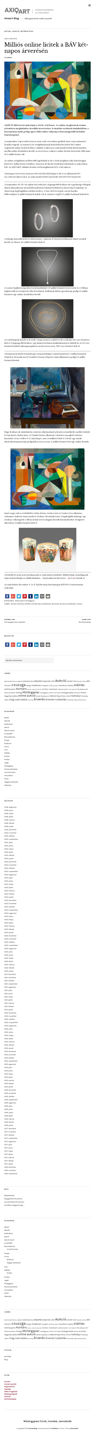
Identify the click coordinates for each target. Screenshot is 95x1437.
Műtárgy (19, 693)
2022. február (9, 968)
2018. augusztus (10, 1103)
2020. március (9, 1042)
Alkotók (7, 721)
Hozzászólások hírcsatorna (14, 1202)
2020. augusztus (10, 1026)
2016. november (10, 1170)
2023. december (10, 900)
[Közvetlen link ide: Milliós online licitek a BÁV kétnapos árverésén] (47, 118)
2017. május (8, 1151)
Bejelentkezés (9, 1195)
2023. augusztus (10, 913)
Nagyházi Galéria (11, 696)
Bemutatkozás (9, 737)
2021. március (9, 1003)
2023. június (8, 916)
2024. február (9, 894)
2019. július (8, 1067)
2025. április (8, 852)
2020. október (9, 1019)
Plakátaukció (45, 696)
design (28, 685)
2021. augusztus (10, 987)
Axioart (7, 1382)
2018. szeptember (10, 1100)
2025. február (9, 855)
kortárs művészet (49, 689)
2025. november (10, 833)
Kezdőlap (7, 1356)
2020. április (8, 1039)
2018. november (10, 1093)
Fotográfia (44, 685)
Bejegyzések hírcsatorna (13, 1199)
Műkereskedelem (10, 693)
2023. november (10, 903)
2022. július (8, 952)
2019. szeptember (10, 1061)
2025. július (8, 842)
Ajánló (20, 681)
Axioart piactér (10, 1384)
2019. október (9, 1058)
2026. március (9, 820)
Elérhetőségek (10, 1399)
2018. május (8, 1112)
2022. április (8, 961)
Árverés (39, 699)
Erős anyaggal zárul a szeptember (14, 621)
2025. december (10, 830)
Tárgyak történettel (11, 782)
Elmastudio (74, 1428)
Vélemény (7, 785)
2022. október (9, 942)
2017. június (8, 1148)
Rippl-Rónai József (64, 696)
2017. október (9, 1135)
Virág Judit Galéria (18, 699)
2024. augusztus (10, 875)
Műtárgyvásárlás (68, 693)
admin (9, 57)
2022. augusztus (10, 948)
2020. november (10, 1016)
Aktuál (7, 31)
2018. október (9, 1096)
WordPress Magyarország (13, 1205)
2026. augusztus (10, 807)
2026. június (8, 810)
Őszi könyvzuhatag (85, 621)
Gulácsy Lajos (53, 685)
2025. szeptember (11, 839)
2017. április (8, 1154)
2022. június (8, 955)
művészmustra (9, 772)
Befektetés (47, 604)
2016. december (10, 1167)
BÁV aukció (38, 604)
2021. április (8, 1000)
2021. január (8, 1010)
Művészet (77, 693)
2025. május (8, 849)
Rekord (53, 696)
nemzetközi (8, 775)
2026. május (8, 813)
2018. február (9, 1122)
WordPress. (55, 1428)
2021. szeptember (10, 984)
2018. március (9, 1119)
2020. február (9, 1045)
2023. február (9, 929)
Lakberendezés (63, 689)
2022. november (10, 939)
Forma (6, 747)
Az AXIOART (8, 734)
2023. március (9, 926)
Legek (6, 763)
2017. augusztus (10, 1141)
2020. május (8, 1035)
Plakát (38, 696)
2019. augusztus (10, 1064)
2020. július (8, 1029)
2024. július (8, 878)
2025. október (9, 836)
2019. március (9, 1080)
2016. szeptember (10, 1174)
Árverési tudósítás (17, 604)
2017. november (10, 1132)
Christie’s (7, 685)
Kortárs (21, 689)
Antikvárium (8, 724)
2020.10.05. (13, 39)
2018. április (8, 1116)
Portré (6, 779)
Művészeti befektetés (68, 604)
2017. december (10, 1128)
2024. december (10, 862)
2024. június (8, 881)
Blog (6, 1359)
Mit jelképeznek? (82, 689)
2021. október (9, 981)
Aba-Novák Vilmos (10, 681)
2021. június (8, 994)
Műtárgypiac (27, 31)
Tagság (7, 1389)
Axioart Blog (11, 18)
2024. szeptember (11, 871)
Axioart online (81, 681)
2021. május (8, 997)
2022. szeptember (11, 945)
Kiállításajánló (10, 689)
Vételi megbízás (10, 1391)
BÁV (88, 681)
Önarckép (70, 700)
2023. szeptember (11, 910)
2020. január (8, 1048)
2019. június (8, 1071)
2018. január (8, 1125)
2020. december (10, 1013)
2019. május (8, 1074)
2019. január (8, 1087)
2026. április (8, 817)
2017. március (9, 1157)
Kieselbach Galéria (66, 685)
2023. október (9, 907)
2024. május (8, 884)
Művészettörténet (10, 769)
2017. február (9, 1161)
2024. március (9, 891)
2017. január (8, 1164)
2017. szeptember (10, 1138)
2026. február (9, 823)
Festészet (36, 685)
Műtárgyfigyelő (10, 1394)
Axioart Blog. (33, 1428)
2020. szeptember (11, 1022)
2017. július (8, 1145)
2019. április (8, 1077)
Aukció (15, 31)
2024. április (8, 887)
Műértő (83, 693)
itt (69, 578)
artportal (38, 681)
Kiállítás (79, 685)
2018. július (8, 1106)
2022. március (9, 965)
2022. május (8, 958)
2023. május (8, 920)
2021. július (8, 990)
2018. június (8, 1109)
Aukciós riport (9, 730)
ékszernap (55, 604)
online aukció (27, 695)
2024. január (8, 897)
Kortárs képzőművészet (34, 689)
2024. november (10, 865)
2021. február (9, 1006)
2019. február (9, 1083)
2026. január (8, 826)
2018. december (10, 1090)
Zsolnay (79, 604)
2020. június (8, 1032)
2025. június (8, 846)
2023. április (8, 923)
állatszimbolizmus (80, 700)
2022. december (10, 936)
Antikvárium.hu (27, 681)
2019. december (10, 1051)
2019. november (10, 1055)
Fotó (6, 750)
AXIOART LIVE (29, 604)
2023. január (8, 932)
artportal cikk (48, 681)
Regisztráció (9, 1387)
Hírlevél (7, 1396)
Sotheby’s (76, 695)
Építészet (7, 743)
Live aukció (73, 689)
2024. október (9, 868)
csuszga (19, 685)
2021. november (10, 977)
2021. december (10, 974)
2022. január (8, 971)
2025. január (8, 858)
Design (6, 740)
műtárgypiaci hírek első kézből (50, 693)
